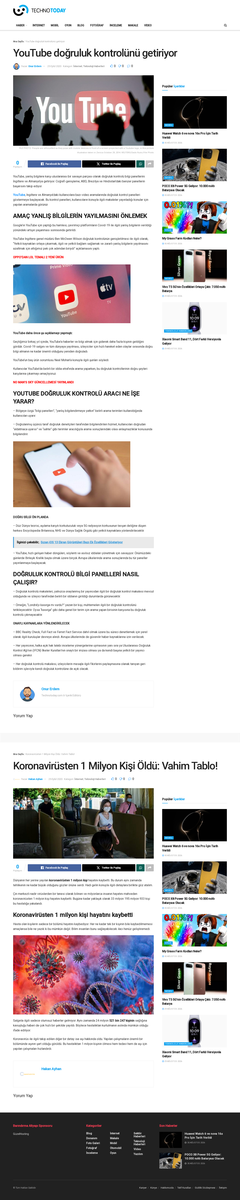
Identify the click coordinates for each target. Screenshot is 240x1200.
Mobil (55, 25)
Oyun (68, 25)
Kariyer (143, 1187)
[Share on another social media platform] (150, 164)
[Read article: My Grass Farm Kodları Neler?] (194, 217)
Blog (80, 25)
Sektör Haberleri (139, 1135)
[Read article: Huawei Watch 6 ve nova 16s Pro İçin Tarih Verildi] (194, 112)
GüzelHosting (21, 1133)
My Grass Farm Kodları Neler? (182, 238)
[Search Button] (225, 25)
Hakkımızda (167, 1187)
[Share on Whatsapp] (140, 164)
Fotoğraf (97, 25)
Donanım (91, 1138)
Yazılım (138, 1153)
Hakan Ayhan (35, 779)
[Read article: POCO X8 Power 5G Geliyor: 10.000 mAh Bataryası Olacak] (194, 165)
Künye (153, 1187)
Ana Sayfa (18, 41)
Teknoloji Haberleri (93, 66)
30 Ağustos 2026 (173, 143)
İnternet (39, 25)
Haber (20, 25)
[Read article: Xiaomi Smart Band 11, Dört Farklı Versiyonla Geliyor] (194, 318)
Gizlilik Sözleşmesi (205, 1187)
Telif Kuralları (184, 1187)
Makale (133, 25)
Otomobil (116, 1147)
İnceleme (116, 25)
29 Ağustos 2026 (173, 296)
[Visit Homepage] (39, 10)
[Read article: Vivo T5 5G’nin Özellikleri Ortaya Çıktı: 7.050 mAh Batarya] (194, 266)
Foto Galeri (93, 1143)
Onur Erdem (34, 66)
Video (148, 25)
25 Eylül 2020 (54, 66)
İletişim (223, 1187)
